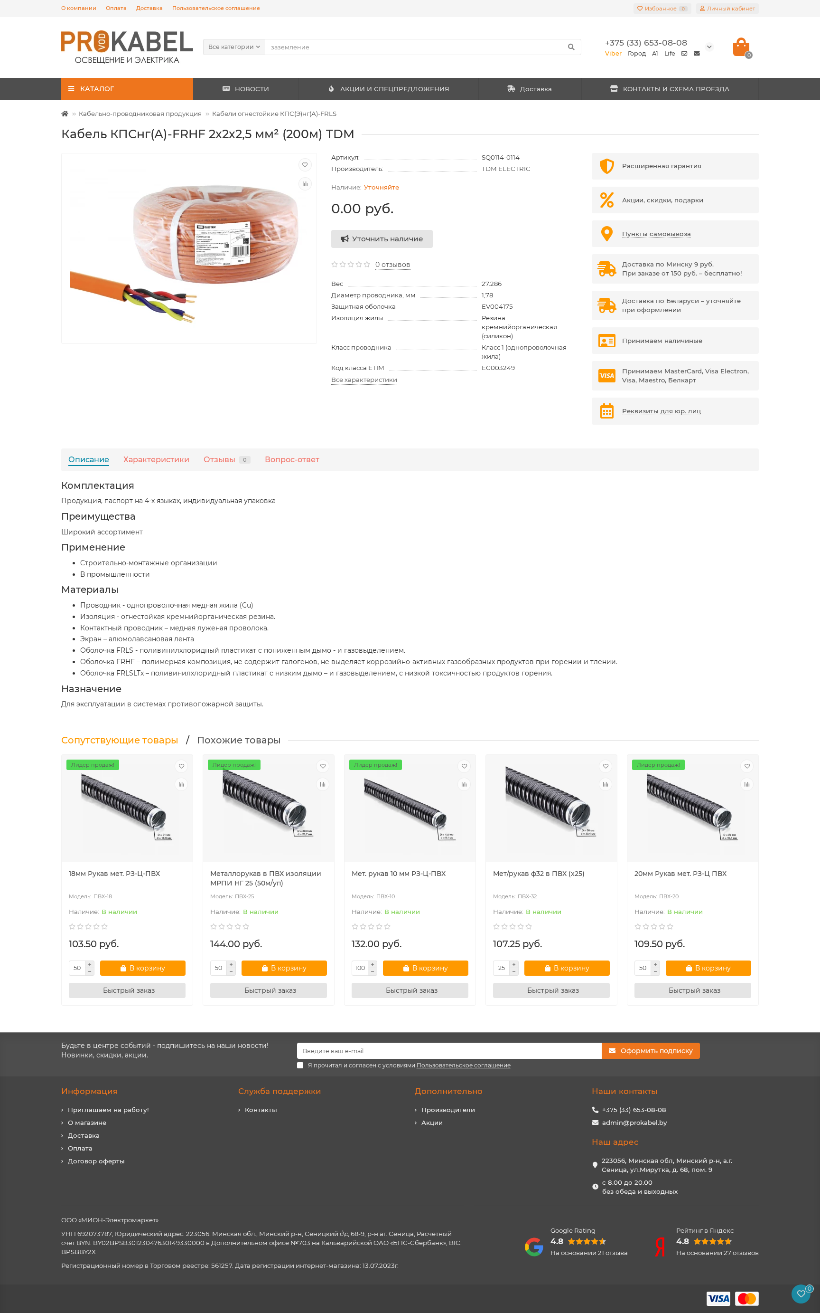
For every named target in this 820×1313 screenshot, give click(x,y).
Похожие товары (239, 740)
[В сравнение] (305, 183)
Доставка (149, 8)
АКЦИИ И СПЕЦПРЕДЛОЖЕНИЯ (394, 89)
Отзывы (225, 459)
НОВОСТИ (252, 89)
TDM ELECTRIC (506, 168)
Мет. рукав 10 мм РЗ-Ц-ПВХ (399, 873)
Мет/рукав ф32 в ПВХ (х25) (539, 873)
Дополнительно (449, 1091)
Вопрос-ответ (292, 459)
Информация (89, 1091)
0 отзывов (392, 264)
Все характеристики (364, 379)
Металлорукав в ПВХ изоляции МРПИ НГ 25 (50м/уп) (265, 878)
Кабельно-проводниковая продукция (140, 113)
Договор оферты (96, 1161)
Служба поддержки (279, 1091)
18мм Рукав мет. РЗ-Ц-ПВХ (114, 873)
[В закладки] (305, 164)
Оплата (116, 8)
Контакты (261, 1109)
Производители (448, 1109)
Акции (432, 1122)
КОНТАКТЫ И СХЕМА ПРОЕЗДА (676, 89)
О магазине (87, 1122)
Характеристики (156, 459)
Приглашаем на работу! (108, 1109)
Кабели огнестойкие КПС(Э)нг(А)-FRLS (274, 113)
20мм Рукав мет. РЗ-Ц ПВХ (680, 873)
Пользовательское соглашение (216, 8)
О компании (78, 8)
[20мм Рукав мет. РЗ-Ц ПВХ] (692, 809)
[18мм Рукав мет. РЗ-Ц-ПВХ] (127, 809)
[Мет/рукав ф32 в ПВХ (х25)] (551, 809)
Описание (88, 459)
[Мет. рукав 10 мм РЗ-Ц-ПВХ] (410, 809)
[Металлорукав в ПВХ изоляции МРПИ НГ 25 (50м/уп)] (268, 809)
